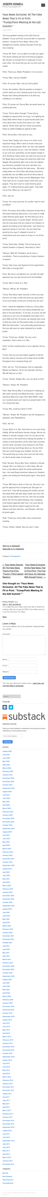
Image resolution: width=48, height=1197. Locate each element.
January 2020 (8, 1003)
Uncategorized (15, 556)
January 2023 (8, 892)
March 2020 (7, 996)
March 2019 (7, 1036)
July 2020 (6, 983)
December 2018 (8, 1046)
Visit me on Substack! (11, 545)
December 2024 (8, 818)
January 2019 (8, 1043)
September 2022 (9, 905)
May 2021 (6, 952)
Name (5, 659)
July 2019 (6, 1023)
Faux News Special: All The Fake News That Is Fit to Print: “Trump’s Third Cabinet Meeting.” (13, 570)
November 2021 (8, 939)
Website (6, 671)
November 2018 (8, 1050)
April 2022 (6, 922)
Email (5, 665)
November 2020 (8, 969)
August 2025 (7, 791)
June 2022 (6, 916)
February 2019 (8, 1040)
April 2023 (6, 882)
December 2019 (8, 1006)
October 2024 (7, 825)
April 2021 (6, 956)
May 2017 (6, 1103)
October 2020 (7, 973)
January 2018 (8, 1083)
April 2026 (6, 764)
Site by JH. (6, 1195)
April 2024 (6, 845)
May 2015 (6, 1150)
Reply (5, 617)
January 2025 (8, 815)
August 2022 (7, 909)
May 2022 (6, 919)
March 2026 (7, 768)
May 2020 (6, 989)
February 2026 (8, 771)
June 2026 (6, 758)
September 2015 (9, 1140)
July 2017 (6, 1097)
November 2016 (8, 1124)
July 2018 (6, 1063)
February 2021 (8, 963)
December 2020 (8, 966)
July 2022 (6, 912)
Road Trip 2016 (8, 1180)
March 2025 (7, 808)
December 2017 (8, 1087)
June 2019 (6, 1026)
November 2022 (8, 899)
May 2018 (6, 1070)
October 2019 (7, 1013)
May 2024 (6, 842)
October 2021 (7, 942)
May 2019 (6, 1030)
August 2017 (7, 1093)
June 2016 (6, 1137)
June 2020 (6, 986)
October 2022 (7, 902)
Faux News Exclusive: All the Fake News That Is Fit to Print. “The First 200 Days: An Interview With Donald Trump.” (34, 570)
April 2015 (6, 1154)
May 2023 (6, 879)
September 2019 (9, 1016)
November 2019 (8, 1010)
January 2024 (8, 855)
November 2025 (8, 781)
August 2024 (7, 832)
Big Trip (5, 1173)
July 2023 (6, 872)
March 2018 (7, 1077)
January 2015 (8, 1161)
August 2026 (7, 751)
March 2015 (7, 1157)
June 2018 (6, 1067)
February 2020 (8, 999)
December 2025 (8, 778)
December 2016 (8, 1120)
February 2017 (8, 1114)
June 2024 (6, 838)
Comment (7, 634)
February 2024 (8, 852)
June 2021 (6, 949)
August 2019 (7, 1020)
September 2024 (9, 828)
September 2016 (9, 1127)
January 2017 (8, 1117)
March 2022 (7, 926)
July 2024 (6, 835)
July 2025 (6, 795)
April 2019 (6, 1033)
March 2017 (7, 1110)
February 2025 (8, 811)
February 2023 (8, 889)
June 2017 (6, 1100)
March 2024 (7, 848)
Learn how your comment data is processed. (23, 684)
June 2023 (6, 875)
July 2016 (6, 1134)
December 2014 (8, 1164)
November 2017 (8, 1090)
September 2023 (9, 865)
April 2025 (6, 805)
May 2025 (6, 801)
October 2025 (7, 785)
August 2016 (7, 1130)
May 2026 (6, 761)
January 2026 (8, 775)
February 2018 (8, 1080)
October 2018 (7, 1053)
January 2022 (8, 932)
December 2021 (8, 936)
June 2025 (6, 798)
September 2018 (9, 1057)
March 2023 (7, 885)
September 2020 (9, 976)
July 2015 (6, 1144)
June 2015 (6, 1147)
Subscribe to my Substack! (13, 549)
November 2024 (8, 822)
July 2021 (6, 946)
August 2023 (7, 869)
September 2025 (9, 788)
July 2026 (6, 754)
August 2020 (7, 979)
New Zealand (7, 1176)
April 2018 (6, 1073)
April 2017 (6, 1107)
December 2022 (8, 895)
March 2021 (7, 959)
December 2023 (8, 858)
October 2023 (7, 862)
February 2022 (8, 929)
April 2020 (6, 993)
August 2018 (7, 1060)
